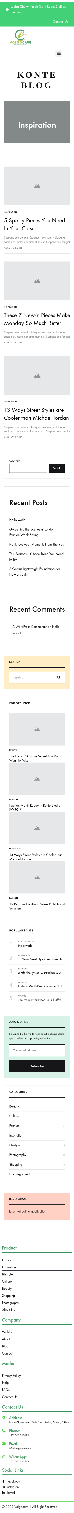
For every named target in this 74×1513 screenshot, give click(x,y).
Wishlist (7, 1332)
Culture (22, 996)
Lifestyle (13, 750)
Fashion (13, 799)
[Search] (58, 678)
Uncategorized (26, 942)
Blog (5, 1346)
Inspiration (10, 212)
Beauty (14, 1106)
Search (15, 461)
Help (5, 1383)
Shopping (15, 1164)
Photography (17, 1155)
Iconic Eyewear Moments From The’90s (36, 544)
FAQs (5, 1390)
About (6, 1339)
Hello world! (17, 520)
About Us (8, 1310)
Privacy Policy (11, 1376)
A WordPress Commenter (29, 627)
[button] (58, 53)
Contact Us (9, 1397)
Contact (7, 1353)
